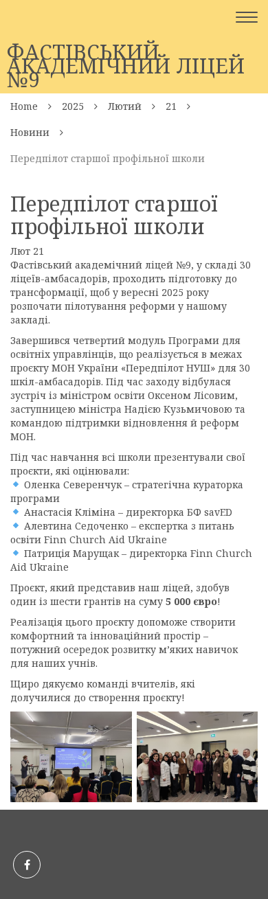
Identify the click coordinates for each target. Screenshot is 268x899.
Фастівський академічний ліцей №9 (126, 66)
